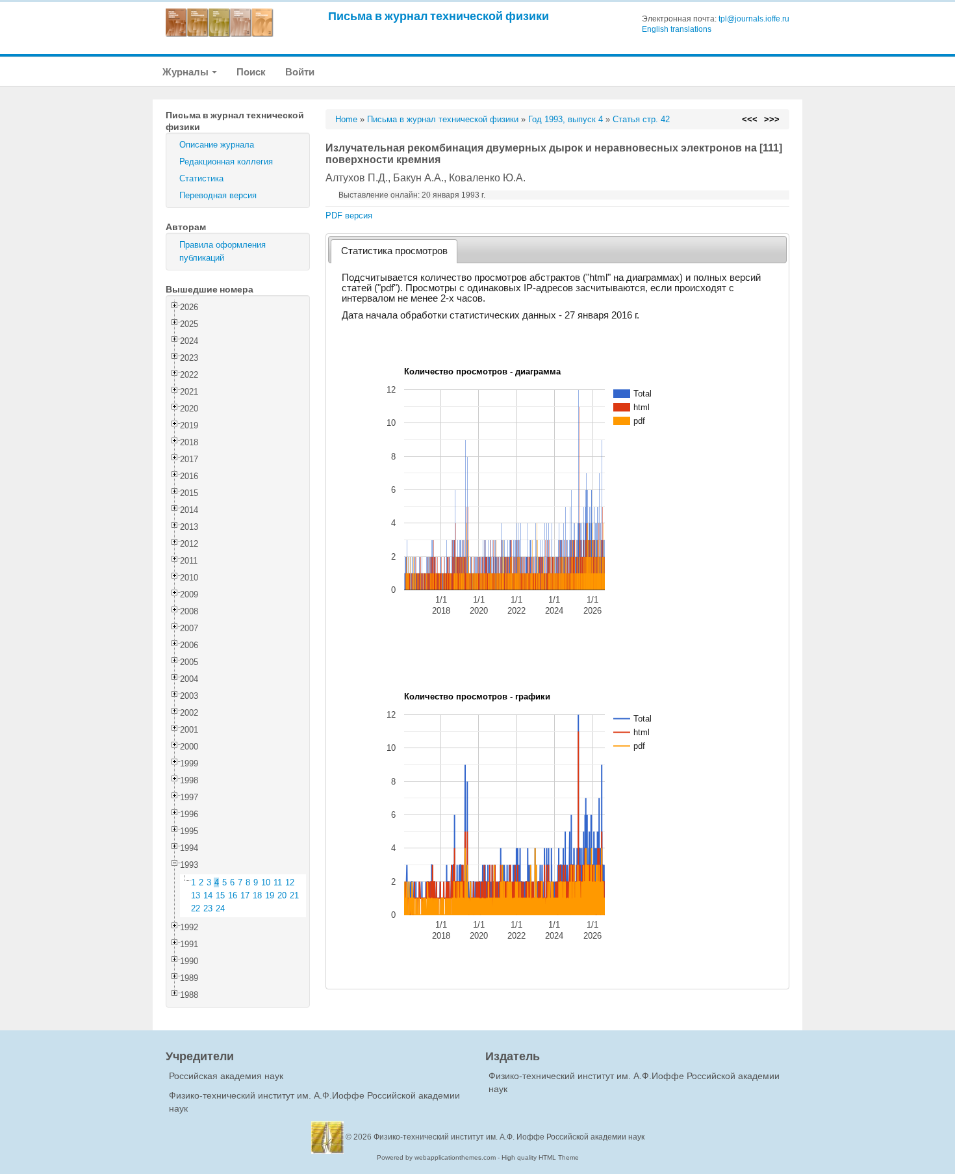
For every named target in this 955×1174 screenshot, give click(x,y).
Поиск (251, 72)
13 (195, 895)
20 (281, 895)
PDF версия (348, 215)
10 (265, 882)
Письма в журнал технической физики (438, 15)
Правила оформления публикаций (222, 251)
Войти (299, 72)
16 (232, 895)
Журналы (186, 72)
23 (207, 908)
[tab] (394, 251)
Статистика (201, 178)
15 (220, 895)
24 (220, 908)
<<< (750, 119)
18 (257, 895)
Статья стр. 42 (641, 119)
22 (195, 908)
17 (244, 895)
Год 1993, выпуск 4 (565, 119)
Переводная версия (218, 195)
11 (278, 882)
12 (289, 882)
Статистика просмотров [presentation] (394, 251)
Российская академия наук (226, 1076)
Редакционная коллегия (226, 161)
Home (346, 119)
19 (269, 895)
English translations (676, 29)
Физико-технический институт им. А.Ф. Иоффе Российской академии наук (509, 1136)
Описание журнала (216, 145)
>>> (772, 119)
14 (207, 895)
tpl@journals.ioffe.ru (754, 18)
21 (294, 895)
